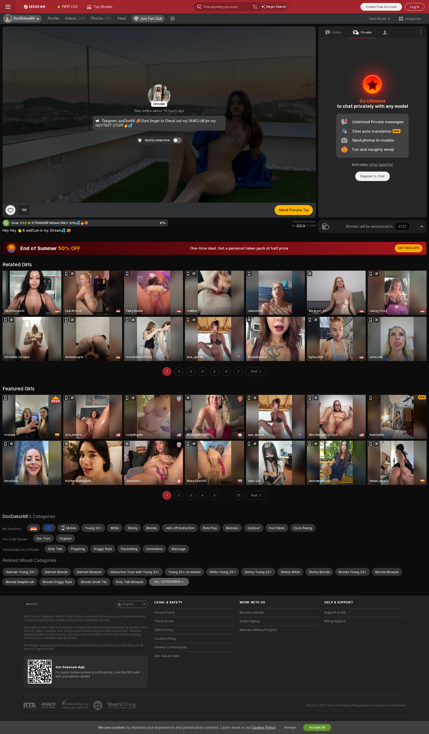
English (128, 604)
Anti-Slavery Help (166, 656)
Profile (53, 18)
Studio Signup (250, 621)
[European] (49, 528)
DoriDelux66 (15, 516)
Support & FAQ (335, 612)
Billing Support (335, 621)
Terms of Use (164, 621)
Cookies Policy (165, 638)
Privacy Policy (164, 612)
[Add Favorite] (10, 210)
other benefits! (381, 165)
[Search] (254, 6)
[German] (33, 528)
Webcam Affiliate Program (258, 630)
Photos (101, 18)
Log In (414, 7)
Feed (121, 18)
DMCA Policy (163, 630)
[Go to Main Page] (34, 6)
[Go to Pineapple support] (98, 705)
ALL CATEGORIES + (169, 582)
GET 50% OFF (408, 248)
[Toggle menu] (8, 6)
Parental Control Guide (170, 647)
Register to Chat (372, 176)
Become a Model (252, 612)
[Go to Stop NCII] (122, 705)
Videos (75, 18)
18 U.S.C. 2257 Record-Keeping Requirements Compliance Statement (355, 705)
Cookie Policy (263, 728)
